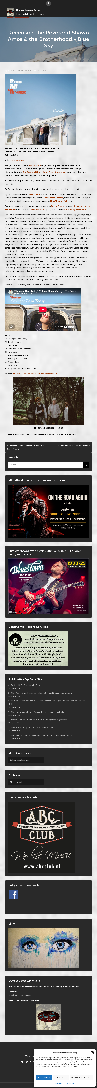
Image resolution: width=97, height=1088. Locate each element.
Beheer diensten (42, 1071)
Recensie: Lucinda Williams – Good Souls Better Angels (25, 447)
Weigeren (61, 1078)
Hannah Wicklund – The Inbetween (72, 445)
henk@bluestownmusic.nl (19, 995)
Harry (13, 70)
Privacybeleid (69, 1083)
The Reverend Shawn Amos (18, 434)
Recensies (41, 70)
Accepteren (44, 1078)
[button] (92, 1052)
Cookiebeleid (59, 1083)
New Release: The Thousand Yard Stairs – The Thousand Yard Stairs (41, 735)
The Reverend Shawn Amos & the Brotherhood (35, 373)
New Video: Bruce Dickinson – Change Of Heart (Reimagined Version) (41, 693)
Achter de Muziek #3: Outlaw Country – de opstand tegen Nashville (41, 719)
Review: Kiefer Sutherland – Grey (25, 685)
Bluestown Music (29, 10)
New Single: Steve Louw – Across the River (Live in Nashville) (37, 712)
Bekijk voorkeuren (81, 1078)
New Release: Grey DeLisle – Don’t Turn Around (32, 727)
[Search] (86, 465)
